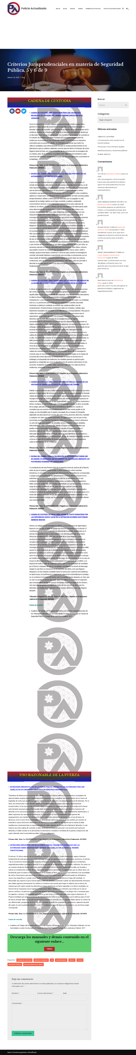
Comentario (17, 1003)
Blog (65, 9)
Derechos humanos (41, 960)
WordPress (32, 1052)
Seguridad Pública (14, 964)
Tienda (80, 9)
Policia (80, 960)
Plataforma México (113, 174)
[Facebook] (12, 111)
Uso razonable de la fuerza (33, 964)
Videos (72, 9)
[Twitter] (23, 111)
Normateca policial (93, 9)
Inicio (58, 9)
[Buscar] (123, 8)
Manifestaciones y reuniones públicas (112, 150)
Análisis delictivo (104, 154)
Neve (9, 1052)
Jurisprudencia (61, 960)
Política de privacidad (112, 9)
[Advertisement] (68, 33)
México (71, 960)
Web (65, 993)
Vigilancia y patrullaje (106, 136)
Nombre (15, 993)
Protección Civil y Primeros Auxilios (111, 147)
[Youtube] (18, 111)
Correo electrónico (45, 993)
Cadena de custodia (24, 960)
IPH (52, 960)
